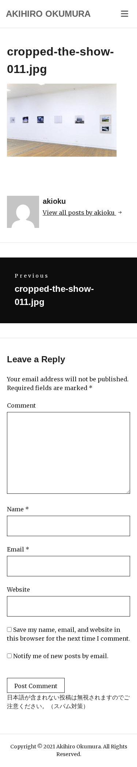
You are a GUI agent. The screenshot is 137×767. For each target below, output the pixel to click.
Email (18, 549)
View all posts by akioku (79, 212)
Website (18, 589)
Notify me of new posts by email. (61, 656)
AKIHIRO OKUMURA (48, 14)
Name (18, 509)
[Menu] (125, 13)
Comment (21, 405)
